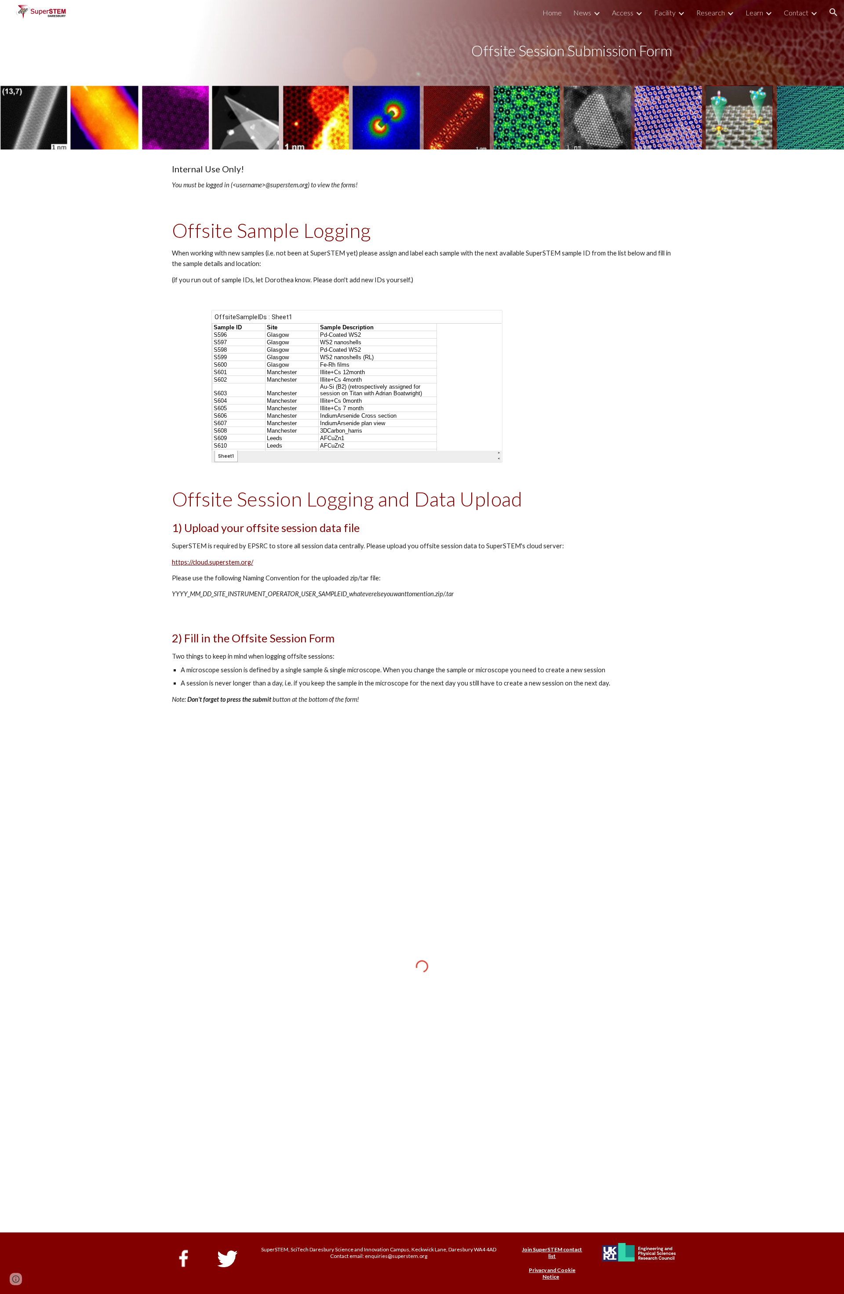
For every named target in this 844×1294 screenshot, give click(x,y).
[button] (833, 12)
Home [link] (552, 12)
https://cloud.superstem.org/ (212, 562)
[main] (465, 74)
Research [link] (710, 12)
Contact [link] (796, 12)
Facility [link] (665, 12)
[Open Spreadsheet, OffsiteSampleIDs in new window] (485, 321)
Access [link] (622, 12)
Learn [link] (754, 12)
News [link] (582, 12)
